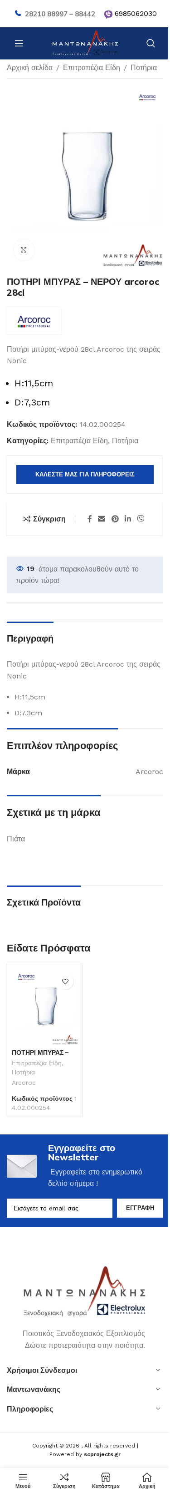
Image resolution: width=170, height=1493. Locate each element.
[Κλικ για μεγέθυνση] (24, 250)
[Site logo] (85, 42)
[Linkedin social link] (127, 519)
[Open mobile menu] (19, 43)
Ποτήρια (144, 67)
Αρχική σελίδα (30, 67)
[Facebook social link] (89, 519)
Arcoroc (24, 1082)
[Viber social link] (140, 519)
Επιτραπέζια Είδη (91, 67)
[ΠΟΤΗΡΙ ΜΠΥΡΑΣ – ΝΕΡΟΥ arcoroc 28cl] (45, 1006)
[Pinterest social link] (114, 519)
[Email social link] (101, 519)
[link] (108, 14)
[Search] (151, 43)
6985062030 (136, 13)
